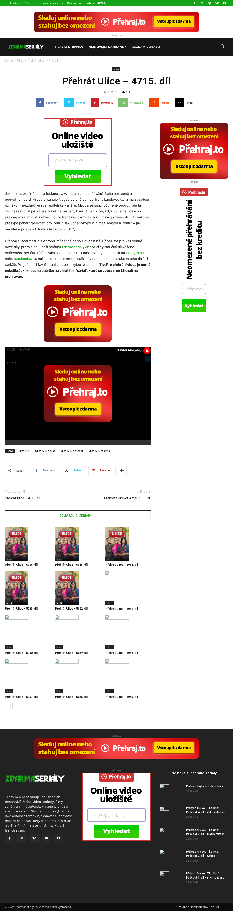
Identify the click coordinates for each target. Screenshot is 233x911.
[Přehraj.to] (116, 22)
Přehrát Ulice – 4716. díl (22, 498)
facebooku (22, 259)
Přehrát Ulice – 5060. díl (21, 652)
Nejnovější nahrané (106, 46)
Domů (9, 60)
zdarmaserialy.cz (75, 247)
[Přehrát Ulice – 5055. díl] (128, 676)
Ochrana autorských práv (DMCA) (86, 3)
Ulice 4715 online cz (71, 450)
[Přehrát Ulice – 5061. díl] (128, 588)
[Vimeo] (209, 3)
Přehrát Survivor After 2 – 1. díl (127, 498)
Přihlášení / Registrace (50, 3)
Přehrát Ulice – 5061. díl (121, 608)
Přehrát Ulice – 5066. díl (21, 564)
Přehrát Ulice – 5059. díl (71, 652)
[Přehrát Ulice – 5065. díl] (77, 544)
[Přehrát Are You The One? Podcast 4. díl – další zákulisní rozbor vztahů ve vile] (164, 814)
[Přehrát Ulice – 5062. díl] (77, 588)
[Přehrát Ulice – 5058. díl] (128, 632)
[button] (222, 47)
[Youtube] (224, 3)
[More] (122, 470)
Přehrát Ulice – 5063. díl (21, 608)
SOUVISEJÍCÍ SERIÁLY (75, 515)
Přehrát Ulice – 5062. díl (71, 608)
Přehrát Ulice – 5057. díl (21, 697)
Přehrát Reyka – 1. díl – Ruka (204, 786)
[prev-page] (8, 706)
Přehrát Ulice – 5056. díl (71, 697)
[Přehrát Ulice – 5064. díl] (128, 544)
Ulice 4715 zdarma (99, 450)
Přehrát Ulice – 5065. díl (71, 564)
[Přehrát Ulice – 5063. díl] (27, 588)
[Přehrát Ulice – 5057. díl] (27, 676)
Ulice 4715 (24, 450)
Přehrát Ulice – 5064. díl (121, 564)
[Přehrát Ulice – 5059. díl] (77, 632)
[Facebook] (194, 3)
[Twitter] (202, 3)
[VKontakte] (217, 3)
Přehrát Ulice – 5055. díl (121, 697)
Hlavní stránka (69, 46)
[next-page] (15, 706)
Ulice (20, 60)
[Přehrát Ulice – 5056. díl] (77, 676)
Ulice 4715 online (45, 450)
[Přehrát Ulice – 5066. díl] (27, 544)
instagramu (135, 253)
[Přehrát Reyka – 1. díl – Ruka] (164, 792)
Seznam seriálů (146, 46)
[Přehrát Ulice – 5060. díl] (27, 632)
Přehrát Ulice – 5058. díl (121, 652)
